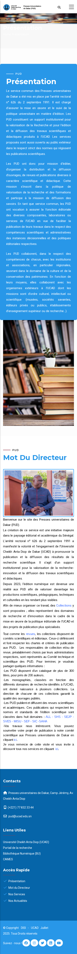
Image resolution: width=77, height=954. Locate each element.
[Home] (38, 6)
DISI (23, 927)
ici (15, 739)
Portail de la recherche (17, 847)
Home (7, 34)
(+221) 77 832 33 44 (21, 807)
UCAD (35, 927)
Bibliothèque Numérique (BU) (22, 853)
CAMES (8, 859)
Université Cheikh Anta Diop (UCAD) (26, 842)
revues (30, 634)
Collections (63, 605)
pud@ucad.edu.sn (20, 816)
